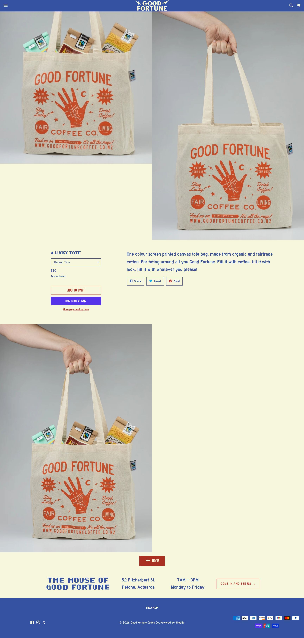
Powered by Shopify (172, 622)
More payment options (76, 309)
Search (152, 607)
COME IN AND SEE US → (237, 584)
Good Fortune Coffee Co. (145, 622)
